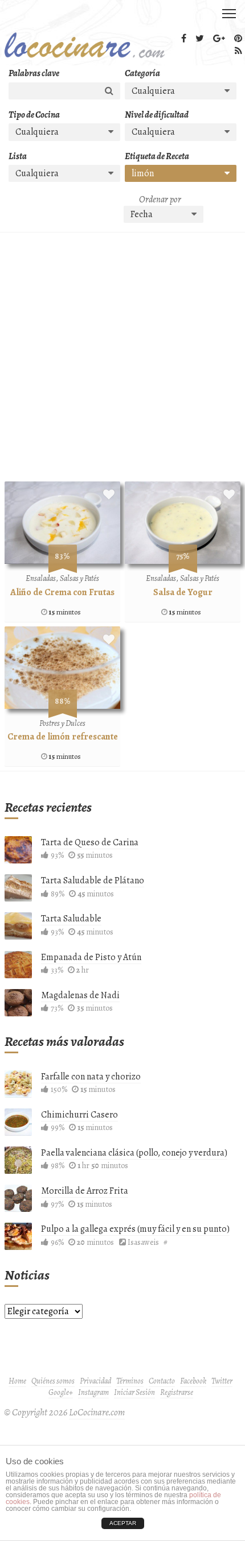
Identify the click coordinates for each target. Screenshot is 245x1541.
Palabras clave (34, 73)
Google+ (60, 1392)
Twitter (221, 1381)
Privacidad (95, 1381)
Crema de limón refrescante (62, 736)
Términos (130, 1381)
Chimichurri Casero (79, 1114)
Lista (18, 156)
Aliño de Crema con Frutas (62, 592)
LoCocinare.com (97, 1412)
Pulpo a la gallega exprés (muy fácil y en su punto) (135, 1229)
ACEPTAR (122, 1523)
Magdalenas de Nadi (80, 995)
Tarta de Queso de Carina (89, 842)
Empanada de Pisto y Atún (91, 957)
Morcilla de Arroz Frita (84, 1191)
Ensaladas (41, 578)
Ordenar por (160, 199)
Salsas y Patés (79, 578)
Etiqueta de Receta (157, 156)
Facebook (193, 1381)
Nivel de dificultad (157, 115)
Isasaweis (143, 1242)
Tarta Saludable (71, 918)
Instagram (93, 1392)
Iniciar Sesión (134, 1392)
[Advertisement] (122, 359)
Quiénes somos (53, 1381)
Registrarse (176, 1392)
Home (17, 1381)
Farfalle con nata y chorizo (91, 1076)
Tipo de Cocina (34, 115)
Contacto (162, 1381)
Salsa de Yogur (183, 592)
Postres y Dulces (62, 723)
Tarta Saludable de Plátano (92, 880)
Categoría (142, 73)
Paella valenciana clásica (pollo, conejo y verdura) (134, 1153)
